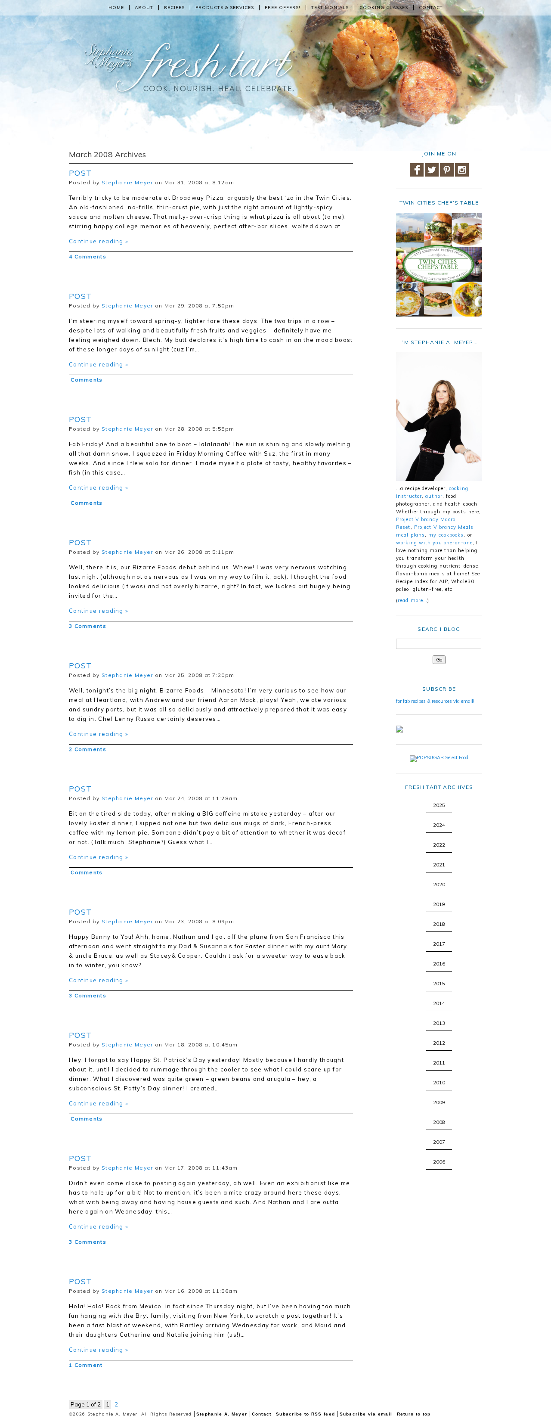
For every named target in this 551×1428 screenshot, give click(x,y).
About (144, 7)
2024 (439, 825)
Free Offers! (282, 7)
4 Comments (87, 256)
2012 (439, 1043)
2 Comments (87, 749)
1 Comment (86, 1365)
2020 (439, 885)
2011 (439, 1063)
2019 (439, 904)
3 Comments (87, 626)
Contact (431, 7)
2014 (439, 1003)
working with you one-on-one (434, 543)
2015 (439, 984)
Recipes (174, 7)
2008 (439, 1122)
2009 (439, 1102)
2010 (439, 1083)
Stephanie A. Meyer (221, 1414)
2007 (439, 1142)
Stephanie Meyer (127, 182)
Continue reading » (98, 241)
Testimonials (330, 7)
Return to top (414, 1414)
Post (80, 173)
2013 (439, 1023)
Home (116, 7)
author (434, 496)
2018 (439, 924)
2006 (439, 1162)
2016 (439, 964)
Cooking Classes (383, 7)
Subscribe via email (366, 1414)
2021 (439, 865)
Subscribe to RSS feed (305, 1414)
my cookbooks (446, 535)
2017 (439, 944)
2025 (439, 805)
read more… (412, 600)
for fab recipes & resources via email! (435, 701)
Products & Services (224, 7)
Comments (86, 379)
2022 (439, 845)
